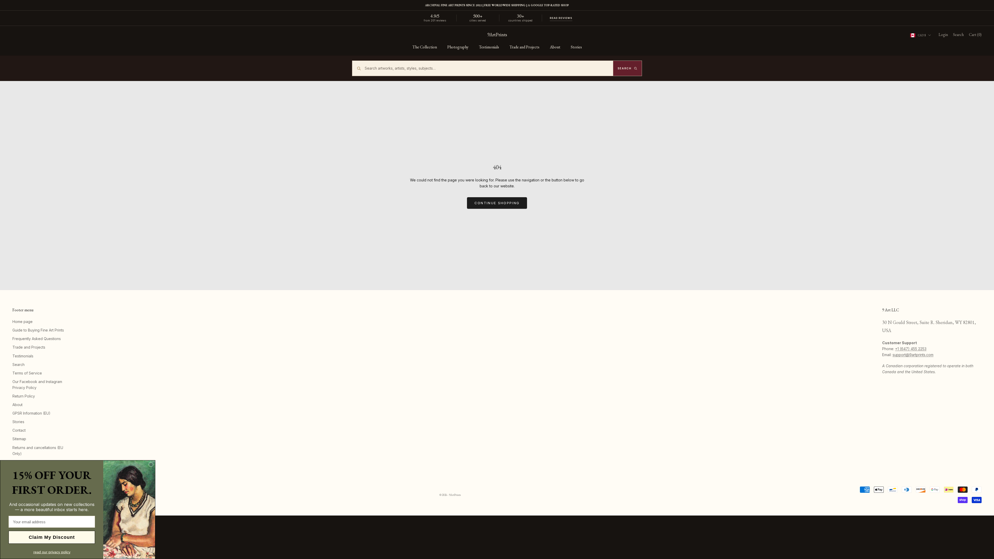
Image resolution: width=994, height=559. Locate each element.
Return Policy (23, 396)
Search (18, 364)
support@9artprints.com (913, 354)
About (555, 47)
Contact (19, 430)
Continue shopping (497, 203)
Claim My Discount (52, 537)
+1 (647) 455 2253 (910, 349)
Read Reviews (561, 18)
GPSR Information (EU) (31, 413)
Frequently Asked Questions (36, 338)
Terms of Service (27, 373)
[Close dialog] (151, 464)
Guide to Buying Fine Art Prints (38, 330)
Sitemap (19, 439)
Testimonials (489, 47)
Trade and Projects (524, 47)
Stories (576, 47)
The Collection (424, 47)
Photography (458, 47)
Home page (22, 321)
